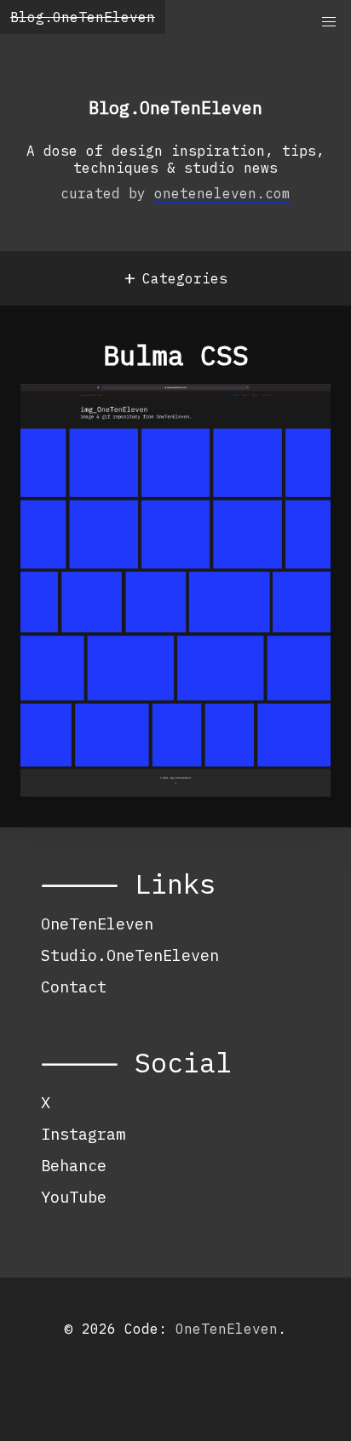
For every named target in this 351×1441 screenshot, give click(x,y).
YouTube (73, 1197)
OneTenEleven (97, 923)
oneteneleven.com (222, 193)
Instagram (83, 1134)
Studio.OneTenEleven (130, 955)
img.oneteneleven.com (141, 420)
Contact (73, 986)
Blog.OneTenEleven (82, 17)
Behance (73, 1165)
